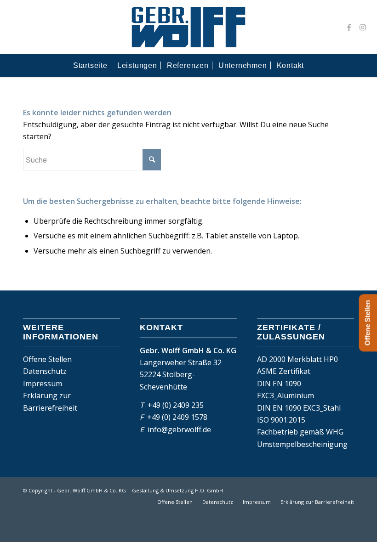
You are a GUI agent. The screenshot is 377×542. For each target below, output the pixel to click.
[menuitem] (90, 65)
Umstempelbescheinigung (302, 444)
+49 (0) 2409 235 (176, 405)
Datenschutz (45, 371)
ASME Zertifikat (283, 371)
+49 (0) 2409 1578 (177, 417)
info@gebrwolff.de (179, 429)
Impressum (42, 383)
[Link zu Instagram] (363, 27)
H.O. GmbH (209, 490)
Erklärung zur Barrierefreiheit (50, 401)
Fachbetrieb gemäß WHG (300, 432)
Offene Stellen (47, 359)
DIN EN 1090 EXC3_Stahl (299, 408)
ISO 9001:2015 (281, 420)
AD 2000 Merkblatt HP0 (297, 359)
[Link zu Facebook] (349, 27)
